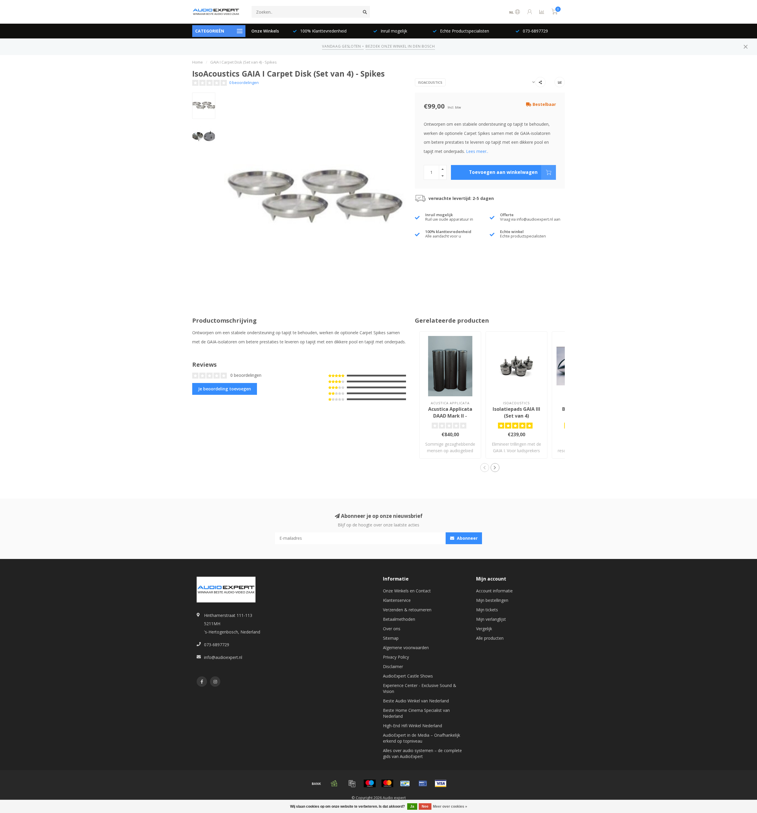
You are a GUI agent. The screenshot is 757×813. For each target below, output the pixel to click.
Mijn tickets (487, 609)
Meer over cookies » (450, 806)
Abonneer (467, 538)
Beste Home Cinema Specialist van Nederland (416, 713)
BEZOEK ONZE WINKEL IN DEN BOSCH (400, 46)
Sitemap (391, 638)
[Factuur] (351, 783)
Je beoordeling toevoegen (224, 389)
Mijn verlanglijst (491, 619)
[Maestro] (369, 783)
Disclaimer (393, 666)
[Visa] (440, 783)
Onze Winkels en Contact (407, 591)
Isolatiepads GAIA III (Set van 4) (516, 412)
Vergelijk (484, 628)
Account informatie (494, 591)
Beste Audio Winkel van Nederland (416, 701)
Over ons (391, 628)
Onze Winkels (265, 31)
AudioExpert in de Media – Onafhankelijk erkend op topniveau (421, 738)
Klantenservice (397, 600)
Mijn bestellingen (492, 600)
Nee (425, 806)
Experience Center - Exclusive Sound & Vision (419, 688)
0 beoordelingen (244, 82)
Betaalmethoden (399, 619)
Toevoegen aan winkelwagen (503, 172)
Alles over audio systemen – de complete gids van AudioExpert (422, 753)
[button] (484, 467)
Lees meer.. (477, 151)
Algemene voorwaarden (406, 647)
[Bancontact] (405, 783)
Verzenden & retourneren (407, 609)
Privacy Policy (396, 657)
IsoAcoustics (430, 82)
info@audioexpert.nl (223, 657)
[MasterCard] (387, 783)
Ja (412, 806)
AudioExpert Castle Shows (408, 676)
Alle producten (490, 638)
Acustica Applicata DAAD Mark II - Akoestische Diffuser (450, 416)
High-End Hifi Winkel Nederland (412, 725)
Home (197, 62)
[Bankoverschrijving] (316, 783)
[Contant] (334, 783)
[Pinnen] (422, 783)
